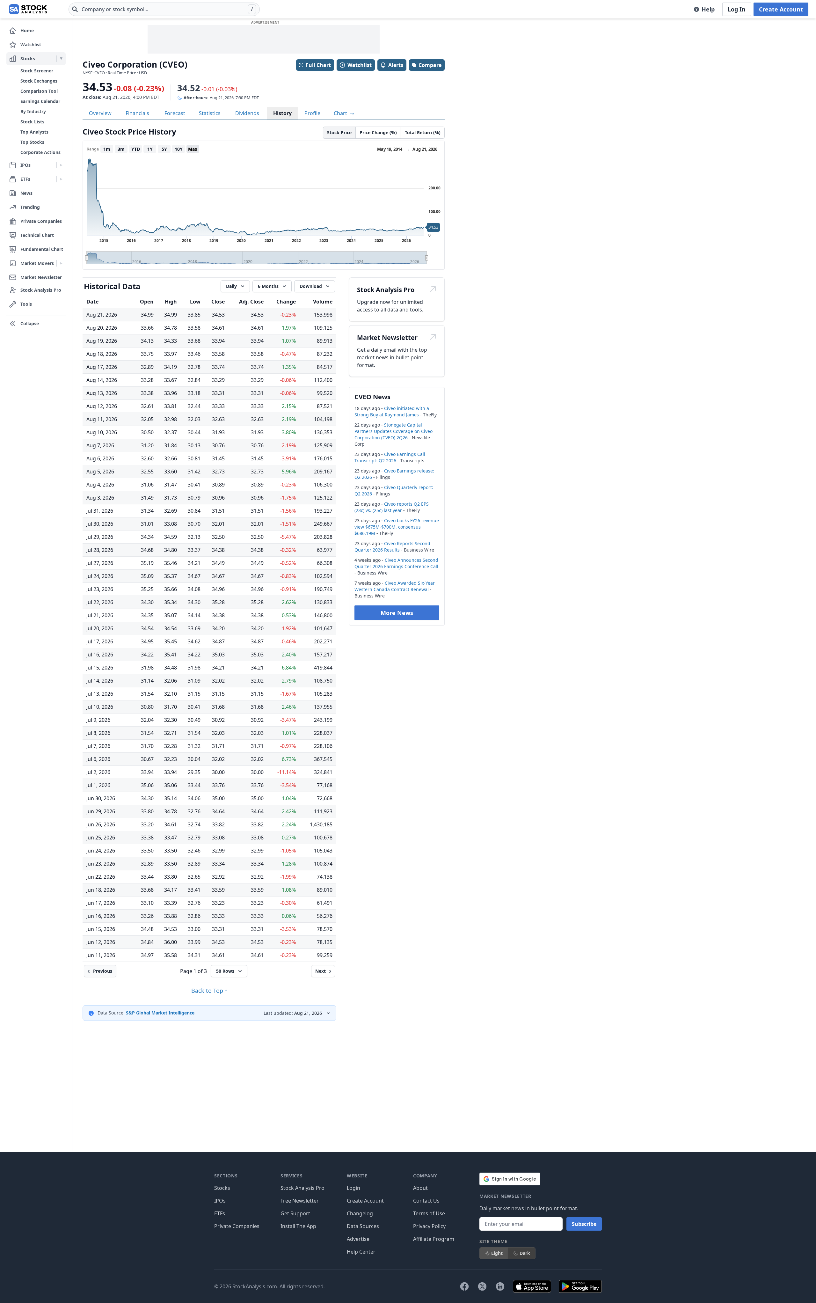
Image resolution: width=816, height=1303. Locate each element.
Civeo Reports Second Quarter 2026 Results (392, 546)
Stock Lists (32, 122)
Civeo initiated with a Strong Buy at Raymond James (391, 411)
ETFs (219, 1213)
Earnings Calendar (40, 101)
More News (397, 613)
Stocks (222, 1187)
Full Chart (318, 65)
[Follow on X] (482, 1286)
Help (708, 9)
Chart (341, 113)
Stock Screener (36, 71)
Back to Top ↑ (209, 990)
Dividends (247, 113)
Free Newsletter (299, 1200)
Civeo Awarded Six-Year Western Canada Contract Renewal (394, 586)
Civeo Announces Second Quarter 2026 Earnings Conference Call (396, 563)
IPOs (220, 1200)
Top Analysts (34, 132)
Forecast (174, 113)
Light (497, 1253)
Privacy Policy (429, 1226)
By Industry (33, 111)
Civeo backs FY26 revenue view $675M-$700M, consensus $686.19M (396, 526)
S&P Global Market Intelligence (160, 1013)
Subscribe (584, 1223)
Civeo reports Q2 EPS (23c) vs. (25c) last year (391, 507)
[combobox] (164, 9)
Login (353, 1187)
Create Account (781, 9)
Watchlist (359, 65)
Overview (100, 113)
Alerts (395, 65)
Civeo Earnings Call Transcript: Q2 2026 (389, 457)
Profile (312, 113)
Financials (137, 113)
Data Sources (363, 1226)
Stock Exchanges (38, 81)
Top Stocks (32, 142)
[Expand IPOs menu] (61, 165)
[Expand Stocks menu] (61, 58)
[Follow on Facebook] (464, 1286)
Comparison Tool (39, 91)
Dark (525, 1253)
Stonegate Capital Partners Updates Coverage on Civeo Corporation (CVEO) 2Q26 (393, 431)
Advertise (358, 1238)
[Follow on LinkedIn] (500, 1286)
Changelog (360, 1213)
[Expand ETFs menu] (61, 179)
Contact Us (426, 1200)
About (420, 1187)
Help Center (361, 1251)
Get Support (295, 1213)
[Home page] (28, 9)
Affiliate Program (433, 1238)
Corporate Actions (40, 152)
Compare (430, 65)
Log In (737, 9)
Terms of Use (429, 1213)
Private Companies (236, 1226)
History (282, 113)
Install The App (298, 1226)
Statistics (210, 113)
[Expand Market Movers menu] (61, 263)
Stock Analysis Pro (302, 1187)
